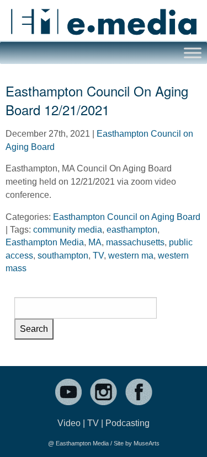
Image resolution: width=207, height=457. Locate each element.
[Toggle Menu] (192, 52)
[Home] (103, 17)
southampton (63, 255)
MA (95, 242)
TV (98, 255)
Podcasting (127, 423)
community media (67, 229)
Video (69, 423)
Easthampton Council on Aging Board (126, 217)
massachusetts (135, 242)
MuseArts (147, 443)
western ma (130, 255)
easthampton (132, 229)
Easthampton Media (45, 242)
